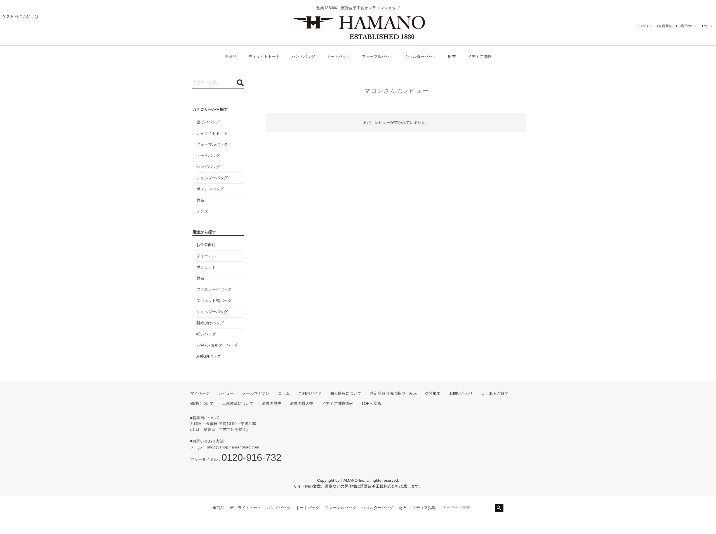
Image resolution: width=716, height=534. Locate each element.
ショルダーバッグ (420, 56)
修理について (202, 403)
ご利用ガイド (688, 26)
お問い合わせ (461, 393)
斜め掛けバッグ (210, 323)
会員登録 (665, 26)
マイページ (200, 393)
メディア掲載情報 (337, 403)
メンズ (202, 211)
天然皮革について (237, 403)
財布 (452, 56)
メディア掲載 (479, 56)
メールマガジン (256, 393)
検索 (499, 508)
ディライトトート (264, 56)
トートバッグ (338, 56)
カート (709, 26)
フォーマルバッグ (377, 56)
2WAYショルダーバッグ (217, 345)
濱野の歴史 (271, 403)
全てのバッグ (208, 122)
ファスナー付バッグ (214, 289)
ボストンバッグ (210, 189)
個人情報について (345, 393)
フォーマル (206, 256)
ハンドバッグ (303, 56)
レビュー (226, 393)
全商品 (231, 56)
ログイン (646, 26)
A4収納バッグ (208, 356)
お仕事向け (206, 244)
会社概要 (433, 393)
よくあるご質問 (494, 393)
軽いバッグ (206, 334)
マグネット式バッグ (214, 300)
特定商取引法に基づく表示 (393, 393)
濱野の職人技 (301, 403)
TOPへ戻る (371, 403)
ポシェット (206, 267)
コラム (284, 393)
